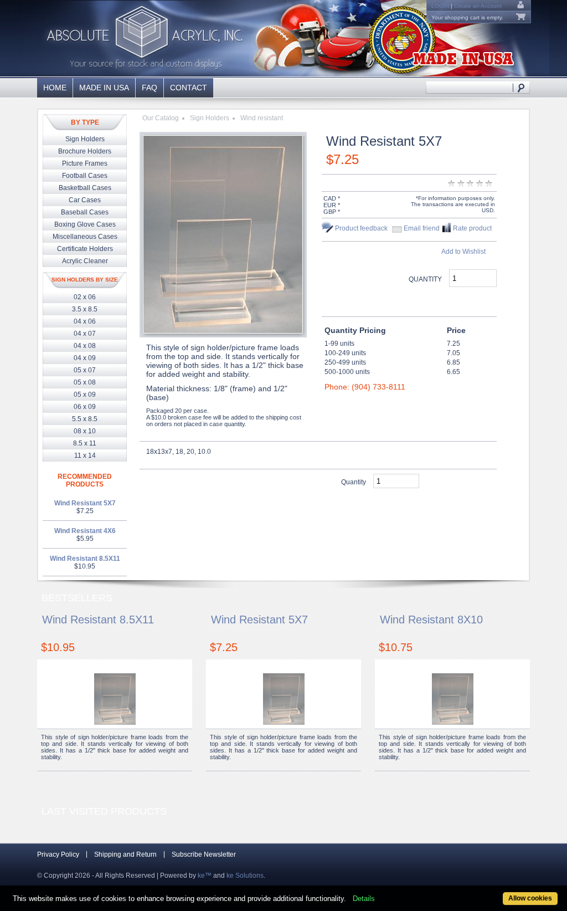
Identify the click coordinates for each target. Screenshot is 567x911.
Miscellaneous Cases (85, 236)
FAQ (149, 87)
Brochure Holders (84, 151)
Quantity (425, 279)
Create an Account (478, 6)
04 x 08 (85, 346)
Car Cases (85, 200)
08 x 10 (85, 431)
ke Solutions (245, 875)
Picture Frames (84, 163)
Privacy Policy (58, 854)
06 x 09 (85, 407)
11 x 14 (85, 455)
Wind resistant (261, 118)
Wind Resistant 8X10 (431, 619)
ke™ (205, 875)
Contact (188, 87)
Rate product (472, 228)
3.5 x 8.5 (84, 309)
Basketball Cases (85, 188)
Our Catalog (160, 118)
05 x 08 (85, 382)
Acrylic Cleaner (85, 261)
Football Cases (84, 176)
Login (440, 6)
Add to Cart (448, 300)
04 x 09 (85, 358)
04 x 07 (85, 333)
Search (521, 87)
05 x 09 (85, 394)
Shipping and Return (125, 854)
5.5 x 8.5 (84, 419)
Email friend (422, 228)
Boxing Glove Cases (85, 224)
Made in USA (104, 87)
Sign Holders (85, 139)
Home (54, 87)
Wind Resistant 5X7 (85, 503)
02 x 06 (85, 297)
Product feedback (361, 228)
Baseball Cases (85, 212)
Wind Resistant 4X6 (85, 531)
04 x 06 (85, 321)
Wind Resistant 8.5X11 (85, 558)
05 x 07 (85, 370)
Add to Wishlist (463, 251)
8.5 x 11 (84, 443)
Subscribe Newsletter (204, 854)
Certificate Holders (85, 249)
